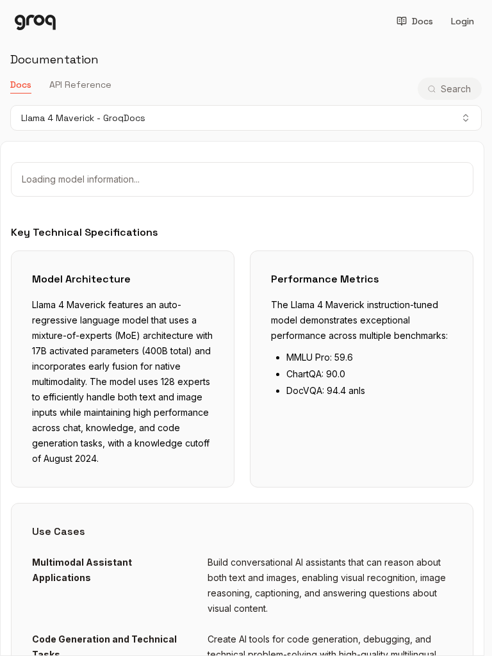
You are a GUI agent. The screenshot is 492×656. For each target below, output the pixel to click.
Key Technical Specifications (84, 232)
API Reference (80, 84)
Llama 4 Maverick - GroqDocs (83, 117)
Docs (422, 21)
